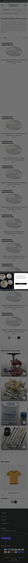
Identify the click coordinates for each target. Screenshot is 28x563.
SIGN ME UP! (21, 283)
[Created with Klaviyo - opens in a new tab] (14, 289)
